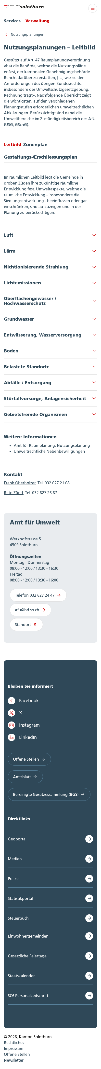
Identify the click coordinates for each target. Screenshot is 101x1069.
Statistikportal (20, 898)
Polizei (14, 878)
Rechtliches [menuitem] (14, 1042)
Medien (15, 858)
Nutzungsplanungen (27, 34)
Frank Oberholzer (20, 482)
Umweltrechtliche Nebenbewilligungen (49, 451)
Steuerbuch (18, 918)
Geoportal (17, 839)
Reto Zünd (13, 492)
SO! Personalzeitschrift (28, 995)
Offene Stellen (26, 759)
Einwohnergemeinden (28, 936)
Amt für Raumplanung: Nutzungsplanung (52, 445)
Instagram (29, 725)
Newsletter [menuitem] (14, 1060)
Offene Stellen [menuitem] (17, 1054)
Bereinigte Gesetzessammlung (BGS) (45, 794)
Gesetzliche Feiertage (27, 955)
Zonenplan (35, 144)
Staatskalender (21, 975)
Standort (23, 624)
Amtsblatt (22, 776)
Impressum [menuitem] (13, 1048)
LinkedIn (28, 737)
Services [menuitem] (12, 20)
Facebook (29, 700)
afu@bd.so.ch (27, 609)
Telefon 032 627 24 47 (35, 595)
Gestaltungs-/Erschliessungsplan (40, 157)
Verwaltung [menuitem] (37, 20)
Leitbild (12, 144)
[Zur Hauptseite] (24, 6)
